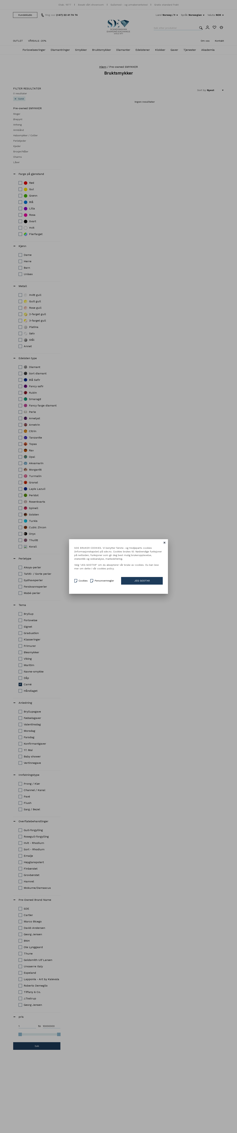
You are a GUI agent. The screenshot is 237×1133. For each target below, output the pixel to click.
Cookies (83, 580)
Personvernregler (104, 580)
